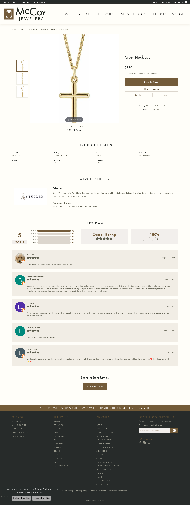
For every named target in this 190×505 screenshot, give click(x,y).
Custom (62, 14)
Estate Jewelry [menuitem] (103, 443)
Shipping (138, 95)
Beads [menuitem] (57, 451)
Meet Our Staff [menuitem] (19, 425)
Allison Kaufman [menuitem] (104, 480)
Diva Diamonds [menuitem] (103, 469)
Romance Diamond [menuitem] (105, 462)
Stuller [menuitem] (99, 473)
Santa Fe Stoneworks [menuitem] (107, 432)
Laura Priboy (33, 349)
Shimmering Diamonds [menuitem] (107, 466)
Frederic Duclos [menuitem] (104, 447)
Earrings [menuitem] (58, 429)
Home (14, 29)
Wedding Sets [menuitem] (61, 466)
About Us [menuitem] (16, 421)
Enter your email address (150, 425)
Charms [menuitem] (58, 447)
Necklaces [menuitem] (59, 436)
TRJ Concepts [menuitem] (102, 421)
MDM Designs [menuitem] (103, 451)
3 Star (33, 236)
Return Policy (67, 490)
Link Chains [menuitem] (60, 458)
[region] (74, 78)
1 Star (33, 242)
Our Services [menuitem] (18, 429)
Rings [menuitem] (57, 421)
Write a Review (95, 386)
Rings (55, 206)
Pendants (62, 206)
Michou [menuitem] (100, 455)
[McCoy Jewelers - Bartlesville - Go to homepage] (25, 14)
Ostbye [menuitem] (99, 458)
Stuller (98, 155)
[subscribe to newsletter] (174, 430)
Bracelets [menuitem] (58, 432)
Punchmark (99, 501)
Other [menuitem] (57, 440)
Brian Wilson (33, 254)
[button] (153, 2)
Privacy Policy (81, 490)
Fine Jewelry (104, 14)
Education (141, 14)
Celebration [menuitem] (102, 484)
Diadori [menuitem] (100, 477)
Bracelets (80, 206)
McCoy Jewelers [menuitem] (104, 429)
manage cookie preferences (29, 492)
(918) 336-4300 (73, 129)
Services (123, 14)
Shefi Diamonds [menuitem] (104, 440)
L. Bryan (30, 303)
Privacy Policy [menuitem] (19, 436)
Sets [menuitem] (56, 462)
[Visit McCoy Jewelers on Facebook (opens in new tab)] (140, 443)
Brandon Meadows (35, 276)
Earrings (71, 206)
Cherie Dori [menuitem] (102, 436)
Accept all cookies (41, 498)
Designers (160, 14)
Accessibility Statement (118, 490)
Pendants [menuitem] (58, 425)
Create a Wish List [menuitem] (20, 432)
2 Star (33, 239)
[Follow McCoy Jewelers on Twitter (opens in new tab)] (149, 443)
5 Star (33, 230)
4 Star (33, 233)
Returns (165, 95)
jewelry (22, 29)
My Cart (177, 14)
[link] (6, 2)
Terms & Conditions (98, 490)
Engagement (82, 14)
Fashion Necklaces (47, 29)
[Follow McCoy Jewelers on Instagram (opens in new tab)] (144, 443)
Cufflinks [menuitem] (58, 443)
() (73, 230)
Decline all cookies (21, 498)
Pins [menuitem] (56, 455)
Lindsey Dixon (33, 327)
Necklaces (33, 29)
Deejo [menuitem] (99, 425)
